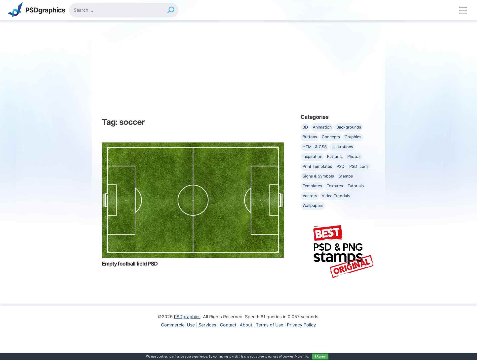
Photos (353, 156)
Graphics (353, 136)
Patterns (335, 156)
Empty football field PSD (130, 264)
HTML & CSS (315, 146)
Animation (322, 127)
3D (305, 127)
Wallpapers (313, 205)
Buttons (310, 136)
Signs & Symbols (318, 176)
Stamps (346, 176)
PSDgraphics (45, 10)
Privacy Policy (301, 324)
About (246, 324)
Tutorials (356, 185)
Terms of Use (269, 324)
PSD (341, 166)
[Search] (170, 10)
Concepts (331, 136)
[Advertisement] (238, 57)
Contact (228, 324)
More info (301, 356)
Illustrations (342, 146)
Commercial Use (178, 324)
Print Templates (317, 166)
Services (207, 324)
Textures (335, 185)
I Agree (320, 356)
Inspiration (312, 156)
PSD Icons (358, 166)
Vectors (310, 195)
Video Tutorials (336, 195)
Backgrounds (348, 127)
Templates (312, 185)
